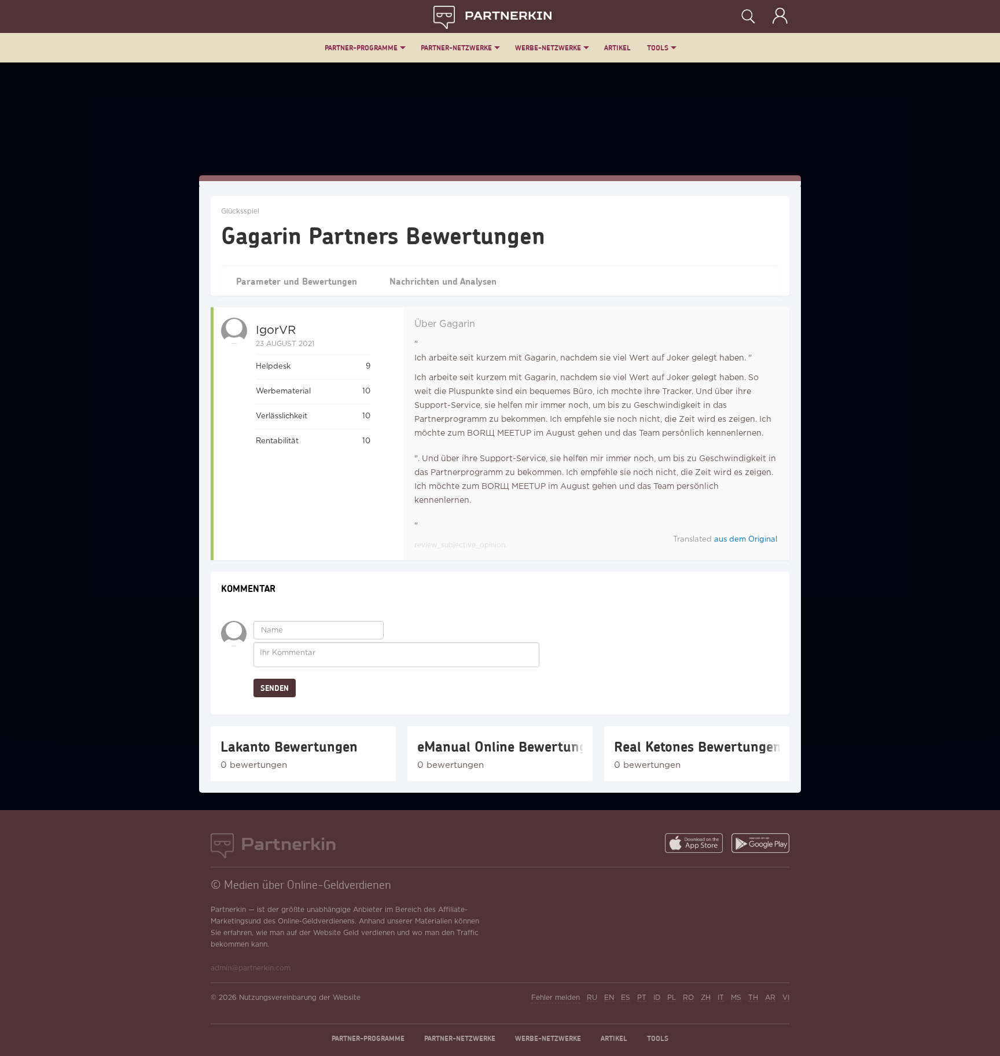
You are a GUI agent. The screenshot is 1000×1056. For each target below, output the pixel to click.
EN (609, 998)
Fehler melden (555, 998)
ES (625, 998)
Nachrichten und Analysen (443, 280)
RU (592, 998)
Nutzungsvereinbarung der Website (300, 998)
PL (671, 998)
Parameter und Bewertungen (296, 280)
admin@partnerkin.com (251, 968)
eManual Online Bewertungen (500, 746)
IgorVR (276, 330)
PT (641, 998)
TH (753, 998)
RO (688, 998)
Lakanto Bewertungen (289, 746)
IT (721, 998)
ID (656, 998)
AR (770, 998)
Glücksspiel (240, 211)
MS (736, 998)
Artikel (617, 47)
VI (785, 998)
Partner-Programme (361, 47)
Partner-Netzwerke (456, 47)
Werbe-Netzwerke (548, 47)
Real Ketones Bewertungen (697, 746)
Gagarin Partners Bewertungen (383, 234)
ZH (706, 998)
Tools (657, 47)
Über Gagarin (444, 324)
